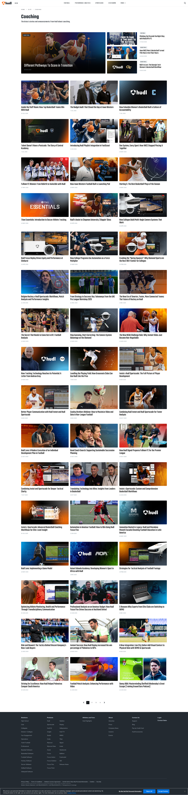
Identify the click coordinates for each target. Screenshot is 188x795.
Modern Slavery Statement (28, 785)
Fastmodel (63, 757)
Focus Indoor (51, 757)
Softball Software (26, 768)
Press (110, 724)
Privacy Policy (25, 781)
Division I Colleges (27, 732)
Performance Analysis (82, 3)
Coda (48, 739)
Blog (133, 724)
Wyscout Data (51, 746)
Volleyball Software (27, 771)
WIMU (61, 735)
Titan (61, 739)
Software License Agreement (52, 781)
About (111, 717)
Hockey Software (26, 761)
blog (16, 3)
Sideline (62, 721)
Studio (49, 735)
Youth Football (25, 742)
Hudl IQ (49, 728)
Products (50, 717)
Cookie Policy (72, 793)
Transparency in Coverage (69, 785)
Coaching (38, 9)
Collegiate (24, 728)
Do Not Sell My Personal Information (130, 791)
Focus (49, 753)
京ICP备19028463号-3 (55, 785)
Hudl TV (62, 732)
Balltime (62, 753)
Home (23, 9)
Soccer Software (26, 764)
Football (67, 3)
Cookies (92, 781)
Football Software (26, 757)
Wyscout (49, 742)
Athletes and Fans (89, 717)
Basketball (27, 35)
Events (111, 735)
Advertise (111, 721)
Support (134, 721)
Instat (61, 746)
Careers (111, 732)
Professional (25, 746)
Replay (62, 724)
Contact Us (136, 717)
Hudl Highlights (87, 721)
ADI (61, 761)
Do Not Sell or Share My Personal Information (75, 781)
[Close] (185, 791)
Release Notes (64, 764)
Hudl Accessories (137, 732)
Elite (29, 9)
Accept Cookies (163, 791)
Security (98, 781)
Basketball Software (27, 753)
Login (159, 717)
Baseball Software (26, 750)
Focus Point (50, 768)
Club (22, 724)
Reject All (149, 791)
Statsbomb (112, 3)
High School (25, 721)
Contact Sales (162, 720)
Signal (61, 742)
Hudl (48, 721)
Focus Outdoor (51, 761)
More (122, 3)
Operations (24, 739)
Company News (113, 728)
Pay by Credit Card (138, 728)
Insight (49, 732)
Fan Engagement (26, 735)
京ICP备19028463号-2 (42, 785)
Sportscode (99, 3)
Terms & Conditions (36, 781)
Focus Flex (50, 764)
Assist (49, 750)
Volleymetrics (64, 728)
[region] (94, 791)
